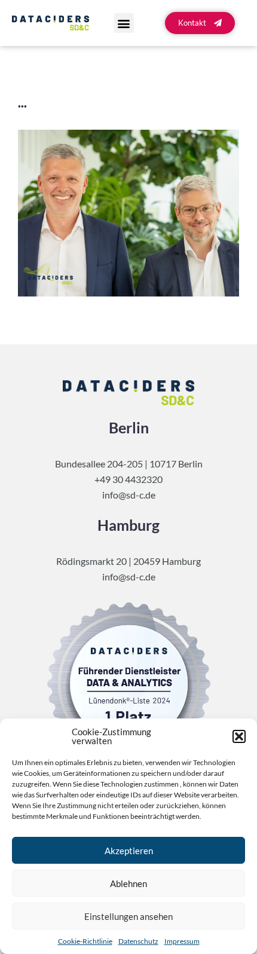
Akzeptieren (129, 850)
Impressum (182, 941)
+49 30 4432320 (128, 479)
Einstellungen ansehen (128, 916)
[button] (239, 736)
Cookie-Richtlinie (85, 941)
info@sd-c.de (128, 494)
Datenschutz (138, 941)
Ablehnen (128, 883)
